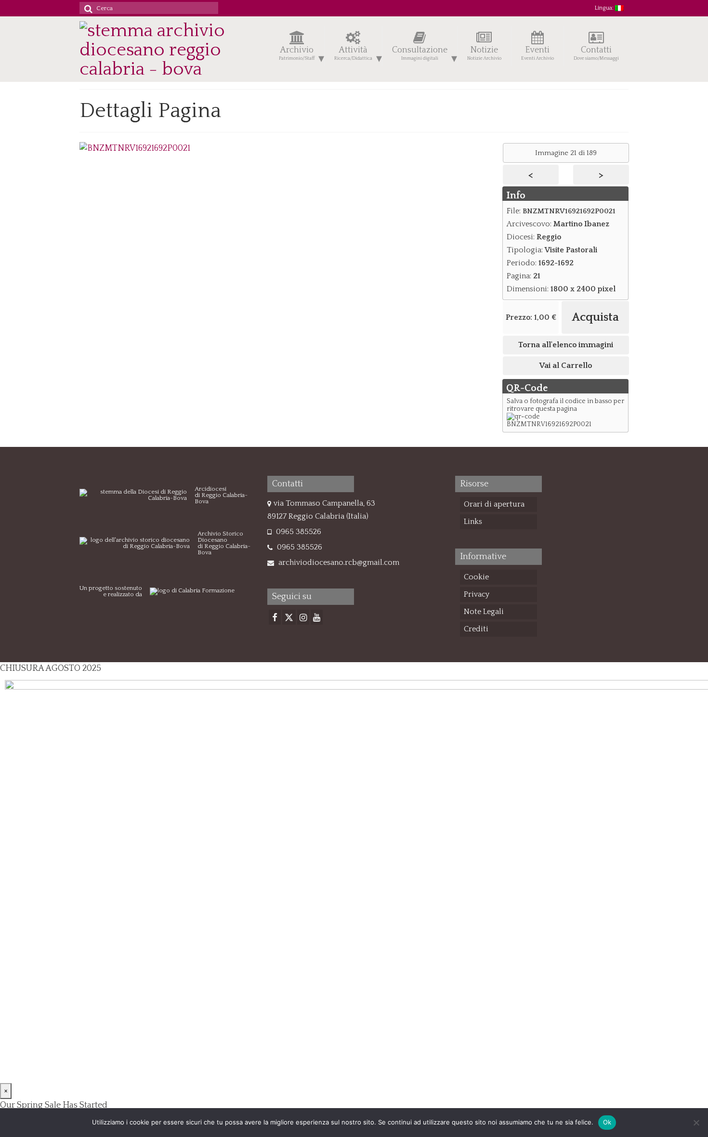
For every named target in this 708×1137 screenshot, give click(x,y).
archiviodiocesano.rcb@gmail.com (337, 562)
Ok (607, 1122)
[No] (696, 1122)
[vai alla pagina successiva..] (134, 148)
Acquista (595, 317)
